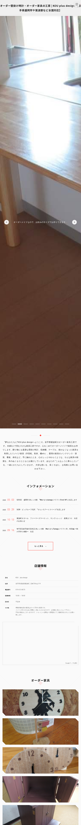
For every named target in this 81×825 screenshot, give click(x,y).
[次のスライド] (74, 222)
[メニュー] (76, 4)
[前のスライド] (6, 222)
